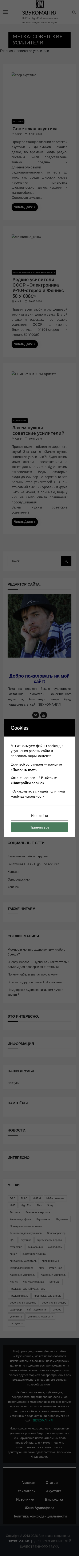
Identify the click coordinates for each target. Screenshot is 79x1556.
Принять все (39, 827)
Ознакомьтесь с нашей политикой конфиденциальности (38, 794)
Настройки (39, 815)
